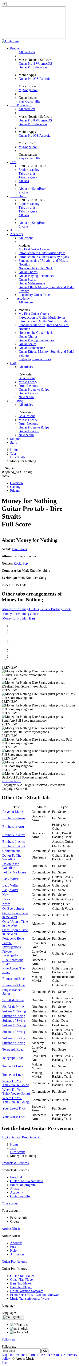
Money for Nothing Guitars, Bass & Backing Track (36, 609)
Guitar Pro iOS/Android (35, 78)
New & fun (26, 397)
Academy (16, 234)
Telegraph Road (13, 1049)
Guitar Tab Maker (22, 1276)
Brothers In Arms (13, 835)
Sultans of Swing (13, 1016)
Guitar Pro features (14, 1261)
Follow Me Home (14, 872)
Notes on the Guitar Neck (36, 268)
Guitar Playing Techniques (36, 276)
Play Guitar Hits (29, 101)
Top (4, 1362)
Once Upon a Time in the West (15, 915)
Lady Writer (10, 879)
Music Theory (28, 382)
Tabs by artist (27, 173)
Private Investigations (11, 945)
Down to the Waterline (10, 865)
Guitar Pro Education (33, 67)
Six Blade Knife (13, 1000)
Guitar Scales (27, 279)
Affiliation (17, 1254)
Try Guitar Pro (11, 1137)
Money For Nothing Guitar (20, 614)
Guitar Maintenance (32, 283)
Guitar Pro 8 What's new (26, 1181)
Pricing (23, 192)
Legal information (14, 1355)
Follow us (8, 1339)
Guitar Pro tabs (20, 1196)
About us (16, 1243)
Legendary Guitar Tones (35, 294)
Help (13, 1250)
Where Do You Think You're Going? (16, 1091)
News (6, 894)
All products (27, 52)
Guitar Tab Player (22, 1279)
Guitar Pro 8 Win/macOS (35, 63)
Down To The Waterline (11, 857)
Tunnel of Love (12, 1066)
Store (13, 442)
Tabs (13, 162)
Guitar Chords (28, 272)
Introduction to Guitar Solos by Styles (44, 257)
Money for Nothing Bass (18, 618)
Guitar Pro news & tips (34, 389)
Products (16, 48)
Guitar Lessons (29, 393)
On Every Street (13, 908)
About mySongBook (32, 188)
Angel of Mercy (13, 811)
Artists (14, 230)
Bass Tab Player (21, 1287)
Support (15, 439)
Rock (17, 563)
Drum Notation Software (26, 1291)
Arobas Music (11, 1228)
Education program (23, 1185)
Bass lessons (27, 378)
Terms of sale (56, 1355)
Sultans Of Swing (14, 1011)
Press (13, 1246)
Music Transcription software (29, 1298)
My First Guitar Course (34, 249)
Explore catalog (29, 169)
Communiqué (11, 851)
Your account (10, 1203)
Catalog (15, 487)
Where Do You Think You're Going (15, 1083)
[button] (8, 781)
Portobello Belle (13, 938)
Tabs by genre (28, 177)
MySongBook (28, 90)
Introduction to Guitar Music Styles (42, 253)
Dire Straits (19, 549)
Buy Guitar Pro (32, 1137)
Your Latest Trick (13, 1108)
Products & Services (15, 1163)
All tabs (24, 181)
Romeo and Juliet (13, 978)
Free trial (16, 1177)
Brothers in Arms (13, 818)
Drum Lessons (28, 385)
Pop (25, 563)
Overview (16, 483)
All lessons (26, 238)
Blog (13, 363)
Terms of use (37, 1355)
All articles (26, 367)
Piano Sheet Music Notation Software (35, 1295)
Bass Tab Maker (21, 1283)
